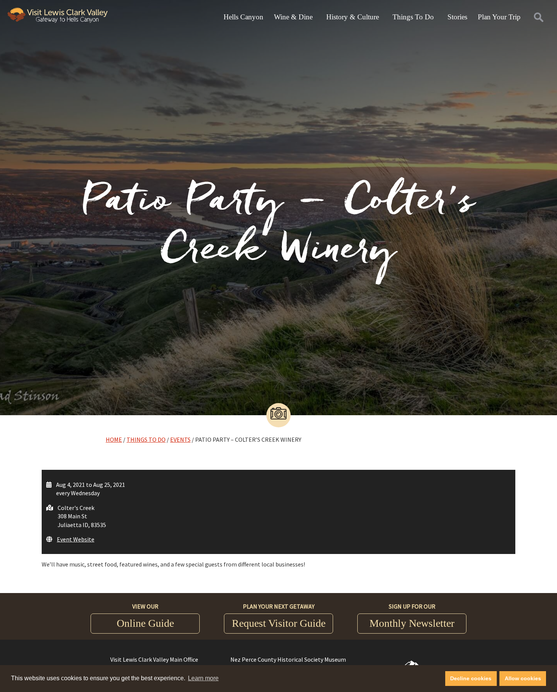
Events (180, 439)
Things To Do (413, 17)
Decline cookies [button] (470, 678)
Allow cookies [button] (523, 678)
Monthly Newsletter (411, 623)
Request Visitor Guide (278, 623)
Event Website (75, 539)
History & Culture (352, 17)
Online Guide (145, 623)
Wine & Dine (293, 17)
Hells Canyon (243, 17)
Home (114, 439)
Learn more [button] (203, 678)
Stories (457, 17)
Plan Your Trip (499, 17)
